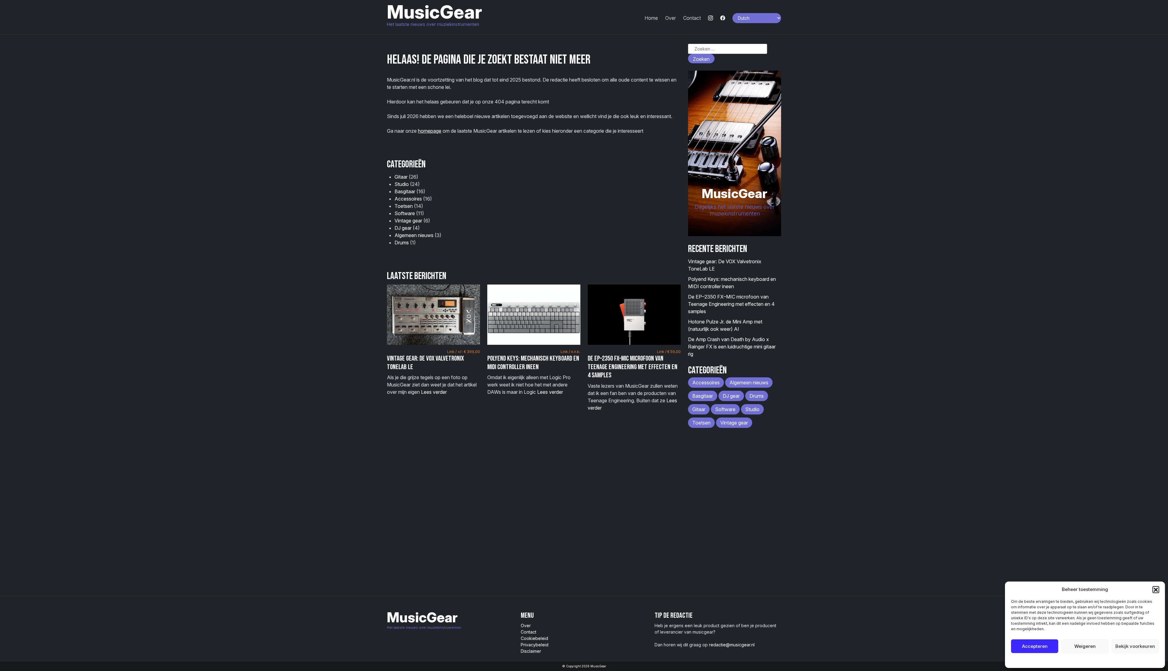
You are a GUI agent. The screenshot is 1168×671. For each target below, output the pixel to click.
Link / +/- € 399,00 (463, 351)
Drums (402, 242)
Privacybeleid (1097, 660)
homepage (429, 131)
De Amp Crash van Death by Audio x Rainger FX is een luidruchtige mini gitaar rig (732, 346)
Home (651, 18)
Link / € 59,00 (669, 351)
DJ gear (403, 228)
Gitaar (401, 177)
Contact (692, 18)
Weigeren (1085, 646)
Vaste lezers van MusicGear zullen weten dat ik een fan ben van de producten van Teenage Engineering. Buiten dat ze (634, 380)
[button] (1156, 589)
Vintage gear (408, 221)
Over (670, 18)
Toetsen (404, 206)
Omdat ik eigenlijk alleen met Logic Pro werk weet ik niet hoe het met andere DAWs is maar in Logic (533, 372)
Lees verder (434, 392)
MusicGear (434, 12)
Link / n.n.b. (570, 351)
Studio (402, 184)
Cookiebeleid (1069, 660)
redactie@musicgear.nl (732, 644)
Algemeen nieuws (414, 235)
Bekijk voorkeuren (1135, 646)
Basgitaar (405, 191)
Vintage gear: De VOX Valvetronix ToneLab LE (425, 362)
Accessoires (408, 199)
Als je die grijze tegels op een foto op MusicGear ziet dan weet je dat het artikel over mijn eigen (433, 372)
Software (405, 213)
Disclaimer (531, 651)
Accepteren (1035, 646)
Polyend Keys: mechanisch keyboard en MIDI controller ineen (533, 362)
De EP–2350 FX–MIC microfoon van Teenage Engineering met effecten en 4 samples (632, 366)
